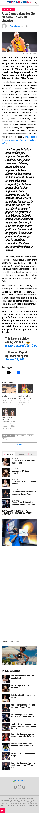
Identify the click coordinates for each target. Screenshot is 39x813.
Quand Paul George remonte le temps (23, 754)
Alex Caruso (20, 435)
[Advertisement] (19, 571)
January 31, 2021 (15, 359)
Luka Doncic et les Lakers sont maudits (24, 482)
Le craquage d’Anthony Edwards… (20, 472)
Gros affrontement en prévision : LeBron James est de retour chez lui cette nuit (25, 397)
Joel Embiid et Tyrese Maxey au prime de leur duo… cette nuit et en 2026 (23, 726)
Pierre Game (15, 26)
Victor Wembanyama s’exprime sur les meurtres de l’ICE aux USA (23, 765)
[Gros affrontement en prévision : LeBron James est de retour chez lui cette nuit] (25, 388)
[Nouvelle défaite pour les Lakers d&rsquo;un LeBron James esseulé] (9, 388)
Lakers (30, 435)
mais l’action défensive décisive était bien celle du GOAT (19, 139)
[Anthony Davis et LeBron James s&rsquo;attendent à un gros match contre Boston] (9, 412)
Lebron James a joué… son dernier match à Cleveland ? (22, 744)
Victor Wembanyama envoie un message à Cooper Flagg (24, 493)
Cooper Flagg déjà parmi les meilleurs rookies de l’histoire (23, 503)
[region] (19, 655)
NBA (4, 438)
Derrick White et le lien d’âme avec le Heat (23, 461)
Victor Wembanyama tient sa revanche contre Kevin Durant (22, 735)
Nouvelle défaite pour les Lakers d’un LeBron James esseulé (9, 396)
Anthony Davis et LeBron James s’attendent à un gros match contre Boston (8, 420)
